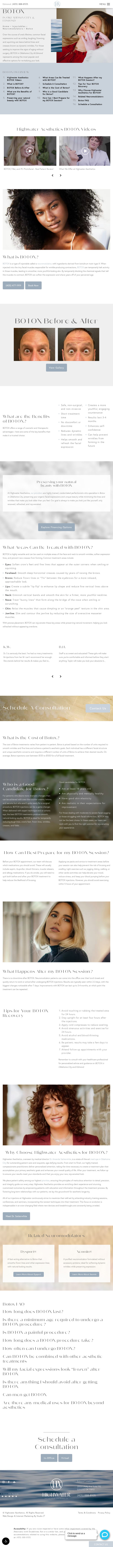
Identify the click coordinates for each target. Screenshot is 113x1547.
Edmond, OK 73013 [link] (85, 1489)
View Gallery (56, 367)
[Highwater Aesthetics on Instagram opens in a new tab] (3, 1482)
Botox (29, 29)
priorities (46, 1180)
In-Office (49, 1457)
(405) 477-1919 (13, 285)
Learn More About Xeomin (84, 1274)
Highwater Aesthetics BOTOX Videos (17, 78)
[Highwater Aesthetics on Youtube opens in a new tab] (14, 1482)
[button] (6, 1541)
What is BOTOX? (15, 84)
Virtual (65, 1457)
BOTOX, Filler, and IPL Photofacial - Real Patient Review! (28, 169)
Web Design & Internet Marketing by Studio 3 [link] (24, 1516)
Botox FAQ (83, 100)
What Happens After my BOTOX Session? (90, 78)
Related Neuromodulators (90, 96)
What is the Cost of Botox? (56, 88)
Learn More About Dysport (28, 1274)
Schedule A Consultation (55, 84)
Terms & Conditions (87, 1513)
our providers (36, 493)
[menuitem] (3, 1482)
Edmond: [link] (15, 4)
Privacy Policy (104, 1513)
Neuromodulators (13, 29)
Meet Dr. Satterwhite (16, 1216)
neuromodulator (44, 263)
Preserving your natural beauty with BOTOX (18, 99)
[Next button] (61, 175)
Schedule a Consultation (90, 104)
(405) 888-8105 (24, 1537)
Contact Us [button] (101, 1544)
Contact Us (98, 708)
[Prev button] (52, 175)
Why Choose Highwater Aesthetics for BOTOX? (90, 91)
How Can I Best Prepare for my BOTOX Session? (56, 99)
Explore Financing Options (56, 527)
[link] (18, 1494)
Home (6, 26)
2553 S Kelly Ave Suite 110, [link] (89, 1486)
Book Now (33, 285)
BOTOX (6, 263)
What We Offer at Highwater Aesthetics (77, 169)
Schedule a (56, 1444)
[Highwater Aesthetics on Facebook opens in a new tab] (9, 1482)
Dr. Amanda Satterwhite (60, 1159)
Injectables (19, 26)
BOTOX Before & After (18, 88)
